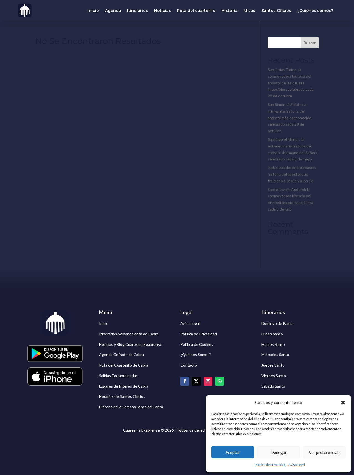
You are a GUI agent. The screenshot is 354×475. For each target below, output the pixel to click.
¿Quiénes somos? (315, 10)
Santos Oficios (276, 10)
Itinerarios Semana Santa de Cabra (128, 333)
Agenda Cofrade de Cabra (121, 354)
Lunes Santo (272, 333)
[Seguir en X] (196, 381)
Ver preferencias (324, 452)
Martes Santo (273, 344)
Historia (230, 10)
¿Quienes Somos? (195, 354)
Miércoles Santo (275, 354)
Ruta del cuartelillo (196, 10)
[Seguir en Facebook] (184, 381)
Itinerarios (137, 10)
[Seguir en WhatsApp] (219, 381)
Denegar (278, 452)
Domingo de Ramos (278, 323)
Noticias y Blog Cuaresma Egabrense (130, 344)
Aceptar (232, 452)
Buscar (310, 42)
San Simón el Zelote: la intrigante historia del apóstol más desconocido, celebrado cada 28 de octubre (290, 117)
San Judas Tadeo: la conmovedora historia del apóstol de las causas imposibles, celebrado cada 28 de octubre (291, 82)
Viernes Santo (273, 375)
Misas (249, 10)
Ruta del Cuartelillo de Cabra (123, 365)
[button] (343, 402)
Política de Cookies (196, 344)
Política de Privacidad (198, 333)
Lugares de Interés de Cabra (123, 386)
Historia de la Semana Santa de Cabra (131, 406)
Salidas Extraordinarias (118, 375)
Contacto (188, 365)
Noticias (162, 10)
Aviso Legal (296, 465)
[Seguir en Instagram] (208, 381)
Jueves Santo (273, 365)
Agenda (113, 10)
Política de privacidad (270, 465)
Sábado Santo (273, 386)
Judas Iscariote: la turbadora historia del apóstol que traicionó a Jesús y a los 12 (292, 174)
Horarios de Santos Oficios (122, 396)
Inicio (93, 10)
